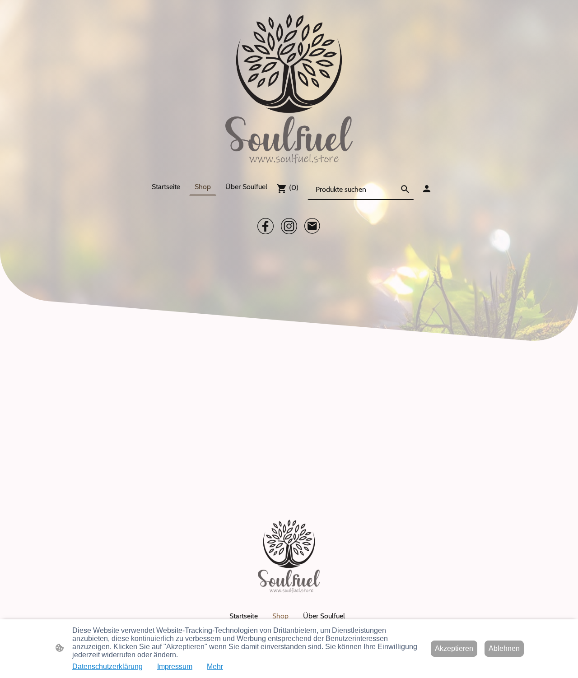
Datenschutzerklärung (107, 666)
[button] (405, 189)
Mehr (215, 666)
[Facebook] (265, 226)
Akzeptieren (454, 648)
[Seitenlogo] (289, 88)
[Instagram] (289, 226)
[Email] (312, 226)
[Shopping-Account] (426, 188)
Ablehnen (504, 648)
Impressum (174, 666)
